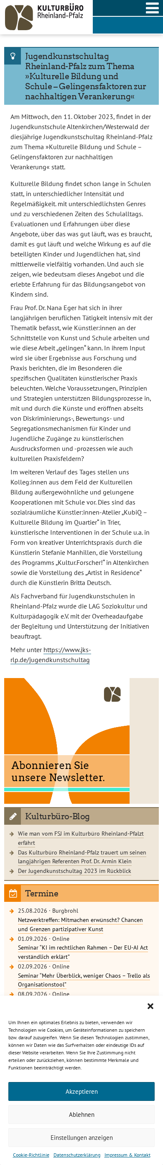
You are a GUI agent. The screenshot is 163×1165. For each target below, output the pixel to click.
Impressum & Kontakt (127, 1155)
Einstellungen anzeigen (82, 1138)
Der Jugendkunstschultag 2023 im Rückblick (74, 871)
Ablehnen (81, 1114)
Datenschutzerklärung (76, 1155)
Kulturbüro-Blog (57, 816)
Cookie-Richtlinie (31, 1155)
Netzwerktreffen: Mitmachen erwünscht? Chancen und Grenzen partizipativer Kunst (80, 924)
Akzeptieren (82, 1091)
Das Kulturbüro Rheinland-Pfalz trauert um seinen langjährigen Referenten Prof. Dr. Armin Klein (82, 856)
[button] (150, 1006)
